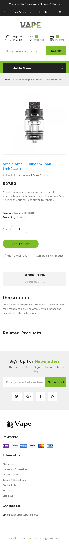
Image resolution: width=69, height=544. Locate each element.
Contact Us (9, 485)
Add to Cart (21, 244)
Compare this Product (49, 255)
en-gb (43, 12)
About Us (8, 464)
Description (34, 275)
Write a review (41, 175)
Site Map (8, 495)
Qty (5, 229)
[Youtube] (52, 396)
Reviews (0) (34, 282)
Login (19, 40)
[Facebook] (40, 396)
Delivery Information (15, 469)
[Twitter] (17, 396)
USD (61, 12)
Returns (7, 490)
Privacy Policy (11, 474)
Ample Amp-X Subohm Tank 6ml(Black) (40, 79)
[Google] (28, 396)
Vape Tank (32, 538)
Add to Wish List (17, 255)
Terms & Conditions (14, 479)
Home (6, 79)
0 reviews (24, 175)
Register (17, 36)
